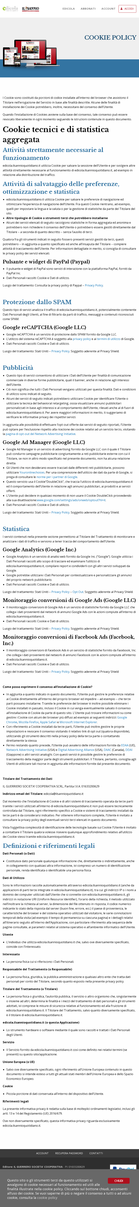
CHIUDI (118, 1181)
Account (109, 8)
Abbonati (88, 8)
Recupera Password (69, 1153)
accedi (129, 8)
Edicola (69, 8)
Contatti (96, 1153)
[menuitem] (69, 8)
